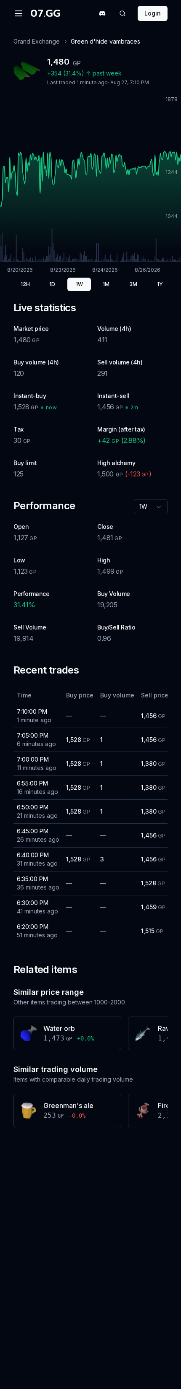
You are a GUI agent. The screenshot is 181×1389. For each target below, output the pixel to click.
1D (52, 284)
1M (106, 284)
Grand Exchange (36, 41)
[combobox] (151, 506)
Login (152, 13)
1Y (160, 284)
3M (133, 284)
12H (25, 284)
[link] (105, 41)
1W (79, 284)
